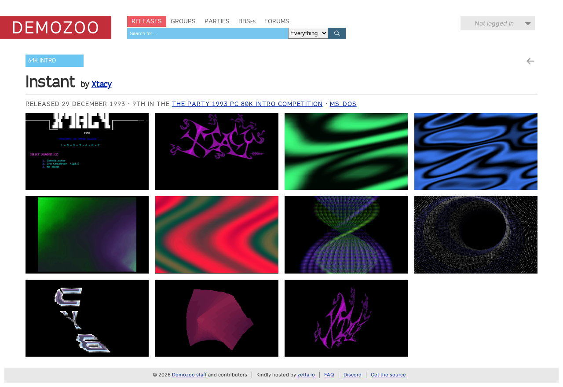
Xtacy (101, 84)
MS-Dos (343, 104)
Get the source (388, 375)
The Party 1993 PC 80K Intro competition (247, 104)
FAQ (329, 375)
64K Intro (42, 60)
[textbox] (207, 33)
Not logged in (494, 23)
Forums (276, 21)
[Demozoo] (55, 27)
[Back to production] (530, 61)
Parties (217, 21)
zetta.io (306, 375)
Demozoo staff (189, 375)
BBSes (247, 21)
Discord (353, 375)
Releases (147, 21)
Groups (183, 21)
